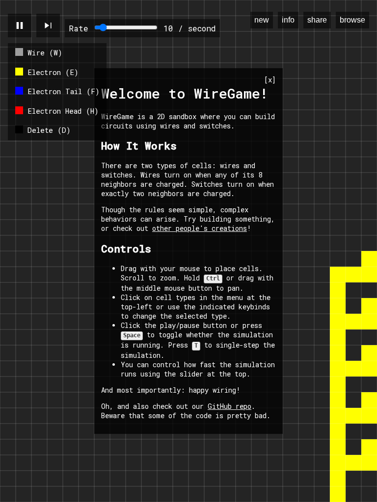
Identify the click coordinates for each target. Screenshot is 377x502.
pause (20, 25)
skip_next (48, 25)
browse (352, 20)
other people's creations (199, 228)
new (261, 20)
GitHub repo (229, 406)
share (317, 20)
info (288, 20)
